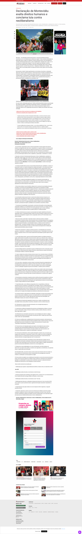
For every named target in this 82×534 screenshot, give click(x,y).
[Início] (22, 4)
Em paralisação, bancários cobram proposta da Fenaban (29, 490)
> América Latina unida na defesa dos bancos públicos (26, 134)
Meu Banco (29, 3)
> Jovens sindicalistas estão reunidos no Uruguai (25, 135)
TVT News (35, 507)
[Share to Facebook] (14, 31)
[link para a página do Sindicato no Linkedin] (52, 0)
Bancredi (30, 507)
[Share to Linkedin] (14, 38)
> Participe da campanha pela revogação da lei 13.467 (26, 112)
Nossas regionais (18, 523)
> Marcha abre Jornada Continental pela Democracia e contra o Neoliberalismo (31, 133)
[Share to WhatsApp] (14, 36)
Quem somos (56, 503)
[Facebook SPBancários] (18, 503)
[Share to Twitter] (14, 33)
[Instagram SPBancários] (21, 503)
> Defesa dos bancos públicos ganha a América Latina (26, 131)
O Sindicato (35, 3)
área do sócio (60, 3)
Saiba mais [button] (63, 528)
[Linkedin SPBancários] (19, 503)
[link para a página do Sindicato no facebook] (47, 0)
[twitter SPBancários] (16, 503)
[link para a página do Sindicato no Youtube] (53, 0)
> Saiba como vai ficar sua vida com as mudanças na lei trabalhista (29, 111)
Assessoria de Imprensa (37, 503)
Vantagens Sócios (41, 3)
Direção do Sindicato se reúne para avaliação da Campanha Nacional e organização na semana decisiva (39, 479)
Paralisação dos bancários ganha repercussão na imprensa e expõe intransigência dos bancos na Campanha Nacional (55, 491)
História (52, 503)
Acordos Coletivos (31, 503)
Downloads (45, 503)
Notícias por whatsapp (20, 505)
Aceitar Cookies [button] (44, 531)
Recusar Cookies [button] (37, 531)
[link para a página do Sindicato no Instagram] (50, 0)
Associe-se (64, 3)
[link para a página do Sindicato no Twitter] (49, 0)
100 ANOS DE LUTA (20, 0)
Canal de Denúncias (54, 3)
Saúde (45, 3)
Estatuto (49, 503)
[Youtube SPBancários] (22, 503)
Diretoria (42, 503)
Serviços (48, 3)
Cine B (33, 507)
